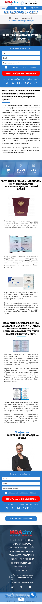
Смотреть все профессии (21, 518)
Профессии (26, 18)
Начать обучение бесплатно (21, 73)
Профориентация (21, 562)
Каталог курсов (21, 543)
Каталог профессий (22, 547)
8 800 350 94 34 (31, 4)
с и (22, 67)
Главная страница (21, 540)
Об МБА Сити (21, 566)
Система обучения (21, 551)
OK (21, 599)
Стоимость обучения (22, 555)
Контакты (22, 570)
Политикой (24, 67)
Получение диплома (21, 559)
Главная (15, 18)
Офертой (33, 67)
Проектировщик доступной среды (21, 21)
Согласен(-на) (13, 67)
